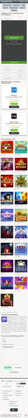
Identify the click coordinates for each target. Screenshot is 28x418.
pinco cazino (18, 393)
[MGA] (20, 386)
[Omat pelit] (21, 1)
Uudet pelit (22, 7)
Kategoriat (6, 393)
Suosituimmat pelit (14, 7)
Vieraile (14, 103)
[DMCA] (20, 384)
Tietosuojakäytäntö (14, 406)
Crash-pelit (14, 10)
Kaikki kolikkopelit (7, 5)
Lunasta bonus (14, 106)
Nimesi (4, 339)
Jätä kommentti (14, 372)
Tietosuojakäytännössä (5, 416)
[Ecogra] (7, 386)
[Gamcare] (7, 381)
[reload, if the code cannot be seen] (7, 367)
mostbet (5, 397)
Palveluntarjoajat (7, 391)
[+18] (7, 384)
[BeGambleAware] (20, 381)
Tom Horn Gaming (8, 312)
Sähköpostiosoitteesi (8, 344)
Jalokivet (15, 312)
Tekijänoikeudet (13, 401)
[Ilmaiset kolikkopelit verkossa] (7, 1)
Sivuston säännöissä (16, 416)
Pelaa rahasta (14, 38)
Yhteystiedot (18, 391)
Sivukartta (17, 395)
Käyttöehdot (12, 403)
